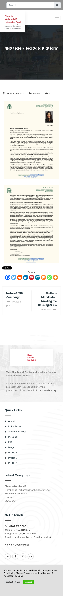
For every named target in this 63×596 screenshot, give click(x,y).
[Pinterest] (31, 277)
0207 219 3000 (17, 526)
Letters (36, 93)
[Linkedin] (25, 277)
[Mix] (43, 277)
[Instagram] (23, 556)
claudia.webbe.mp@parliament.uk (32, 537)
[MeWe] (37, 277)
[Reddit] (19, 277)
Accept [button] (28, 582)
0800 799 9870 (27, 533)
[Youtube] (31, 556)
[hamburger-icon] (57, 18)
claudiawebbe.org (47, 390)
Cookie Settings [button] (13, 582)
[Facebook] (7, 277)
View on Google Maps (17, 544)
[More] (55, 277)
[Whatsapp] (49, 277)
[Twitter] (13, 277)
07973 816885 (22, 529)
